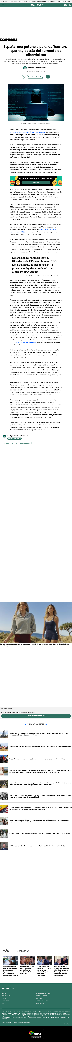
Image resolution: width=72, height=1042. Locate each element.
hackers (6, 443)
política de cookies (41, 995)
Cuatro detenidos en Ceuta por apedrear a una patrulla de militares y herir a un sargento (39, 833)
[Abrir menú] (3, 5)
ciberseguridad (25, 443)
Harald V (67, 1)
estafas (14, 443)
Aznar (25, 1)
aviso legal (39, 998)
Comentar (36, 182)
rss (3, 1003)
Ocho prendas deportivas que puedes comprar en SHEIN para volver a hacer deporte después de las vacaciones (34, 645)
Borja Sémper (32, 1)
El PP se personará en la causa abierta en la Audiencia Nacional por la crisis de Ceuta (38, 846)
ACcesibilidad (40, 1003)
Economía (8, 40)
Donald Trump (60, 1)
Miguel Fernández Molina (38, 67)
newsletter (5, 1001)
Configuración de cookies (43, 993)
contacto (5, 998)
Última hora (65, 5)
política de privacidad (42, 1001)
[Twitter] (48, 67)
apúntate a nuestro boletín (36, 716)
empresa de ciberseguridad (27, 132)
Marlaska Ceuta (13, 1)
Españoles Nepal (41, 1)
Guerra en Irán (51, 1)
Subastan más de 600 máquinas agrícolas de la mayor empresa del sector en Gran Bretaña (40, 746)
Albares (20, 1)
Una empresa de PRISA (36, 1032)
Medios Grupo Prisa (36, 1037)
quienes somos (6, 995)
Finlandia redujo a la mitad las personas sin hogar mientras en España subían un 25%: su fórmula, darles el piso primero (10, 971)
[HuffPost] (8, 988)
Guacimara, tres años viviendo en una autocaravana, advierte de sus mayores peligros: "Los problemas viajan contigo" (39, 821)
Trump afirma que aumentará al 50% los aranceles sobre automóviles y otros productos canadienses (44, 971)
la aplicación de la (25, 342)
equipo (4, 993)
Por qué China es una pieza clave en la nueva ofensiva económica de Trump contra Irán (27, 970)
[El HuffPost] (37, 5)
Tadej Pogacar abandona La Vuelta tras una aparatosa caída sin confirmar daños (37, 759)
